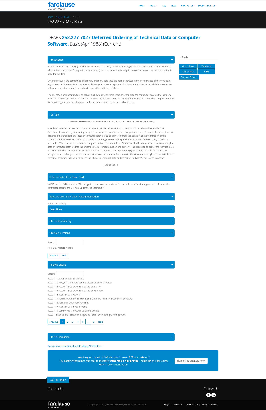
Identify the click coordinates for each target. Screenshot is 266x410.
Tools (152, 5)
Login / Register (206, 5)
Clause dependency (60, 221)
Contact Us (187, 5)
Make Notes (188, 71)
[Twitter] (208, 395)
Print (206, 71)
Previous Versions (60, 233)
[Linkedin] (213, 395)
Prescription (57, 59)
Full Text (54, 114)
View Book (206, 66)
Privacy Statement (209, 404)
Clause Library (63, 17)
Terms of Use (191, 404)
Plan (173, 5)
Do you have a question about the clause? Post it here (75, 345)
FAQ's (166, 404)
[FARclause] (61, 5)
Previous (54, 255)
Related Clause (58, 264)
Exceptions (56, 209)
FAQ (164, 5)
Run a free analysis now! (191, 360)
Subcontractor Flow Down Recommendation (74, 196)
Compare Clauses (189, 77)
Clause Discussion (60, 337)
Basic (185, 57)
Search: (51, 242)
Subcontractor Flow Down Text (67, 177)
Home (142, 5)
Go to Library (188, 66)
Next (64, 255)
